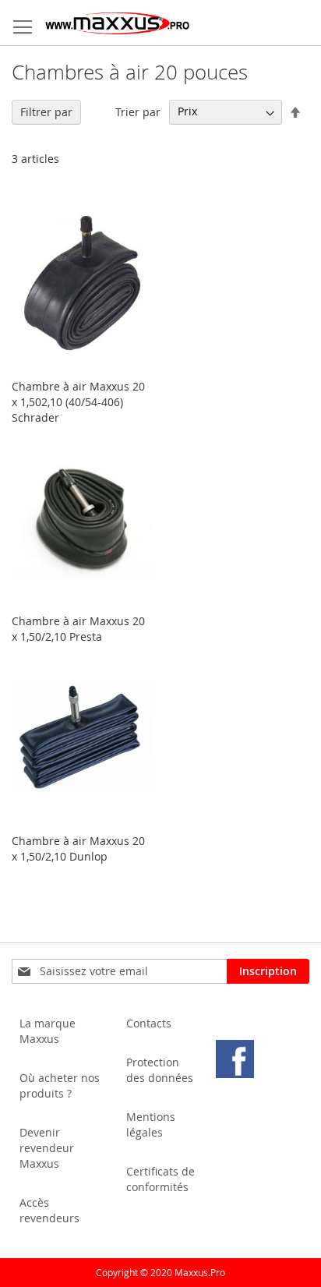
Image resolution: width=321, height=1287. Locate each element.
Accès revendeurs (49, 1210)
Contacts (148, 1023)
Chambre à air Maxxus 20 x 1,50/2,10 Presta (78, 628)
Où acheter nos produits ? (59, 1085)
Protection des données (159, 1070)
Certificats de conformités (160, 1179)
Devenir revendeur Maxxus (46, 1148)
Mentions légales (150, 1124)
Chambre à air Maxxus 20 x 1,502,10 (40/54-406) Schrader (78, 402)
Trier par (137, 111)
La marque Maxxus (47, 1031)
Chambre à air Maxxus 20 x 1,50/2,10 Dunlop (78, 848)
